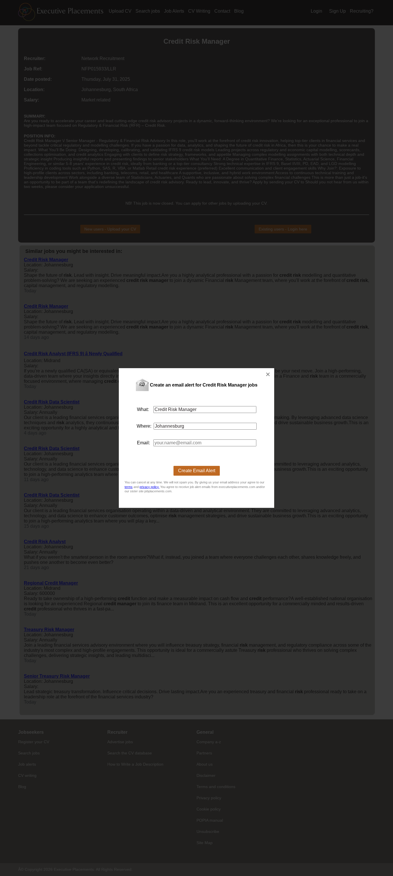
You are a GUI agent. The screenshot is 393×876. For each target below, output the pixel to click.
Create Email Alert (196, 470)
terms (129, 487)
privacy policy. (149, 487)
